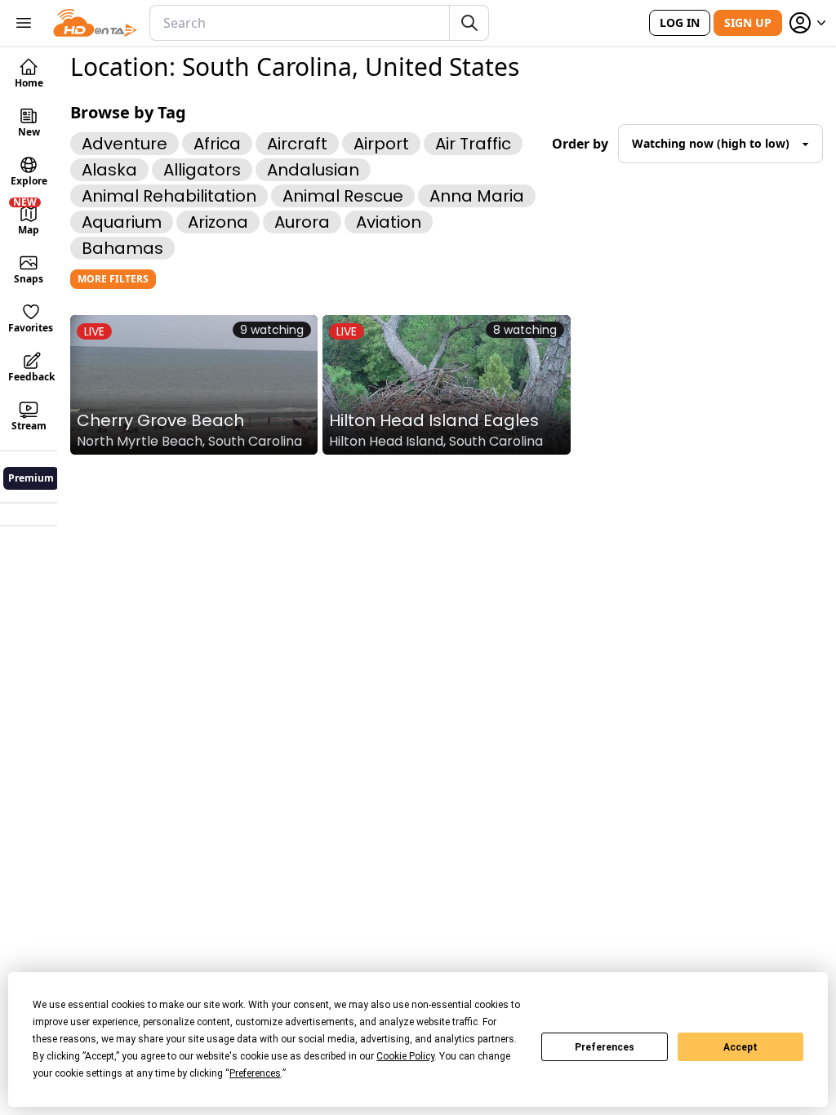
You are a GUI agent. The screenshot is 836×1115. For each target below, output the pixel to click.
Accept (740, 1047)
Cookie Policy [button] (405, 1056)
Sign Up (748, 22)
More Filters (113, 279)
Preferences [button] (255, 1073)
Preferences (604, 1047)
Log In (680, 22)
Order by (580, 144)
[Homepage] (95, 22)
